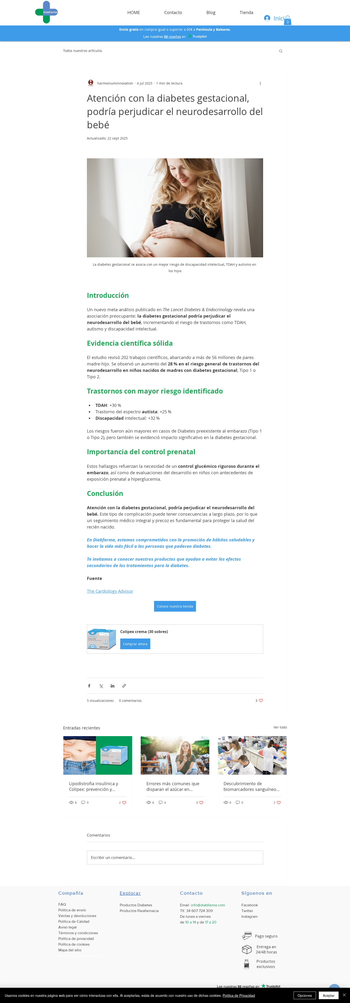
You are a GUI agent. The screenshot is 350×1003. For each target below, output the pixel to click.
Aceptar (329, 995)
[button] (182, 12)
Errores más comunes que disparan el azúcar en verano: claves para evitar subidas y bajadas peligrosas (172, 786)
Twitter (247, 911)
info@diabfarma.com (208, 905)
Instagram (249, 916)
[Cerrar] (344, 995)
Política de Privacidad (239, 995)
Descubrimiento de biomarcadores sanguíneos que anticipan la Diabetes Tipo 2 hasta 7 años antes (251, 786)
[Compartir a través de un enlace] (124, 686)
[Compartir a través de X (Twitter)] (101, 686)
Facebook (249, 905)
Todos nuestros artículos (82, 50)
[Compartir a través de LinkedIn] (112, 686)
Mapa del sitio (69, 950)
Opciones (305, 995)
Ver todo (280, 727)
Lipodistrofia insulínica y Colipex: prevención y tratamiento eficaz (93, 786)
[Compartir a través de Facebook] (89, 686)
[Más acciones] (260, 83)
